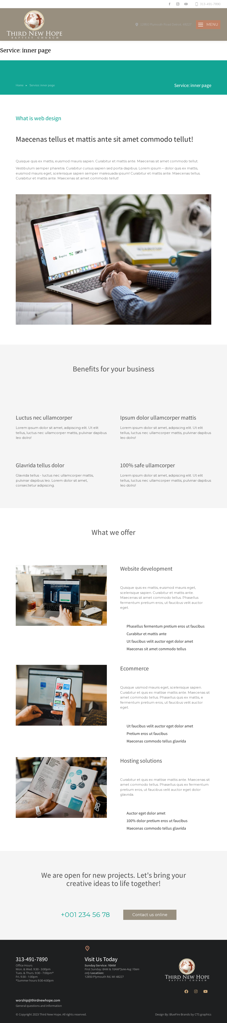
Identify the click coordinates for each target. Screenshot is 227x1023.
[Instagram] (196, 991)
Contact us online (149, 914)
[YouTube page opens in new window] (186, 4)
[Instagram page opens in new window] (178, 4)
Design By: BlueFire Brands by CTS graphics (183, 1014)
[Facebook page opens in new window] (169, 4)
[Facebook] (186, 991)
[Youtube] (205, 991)
